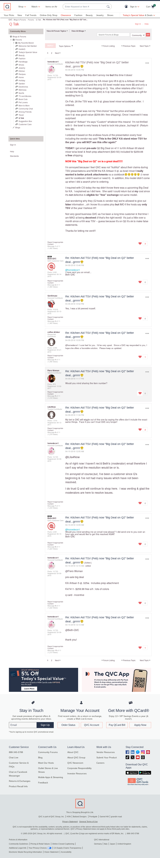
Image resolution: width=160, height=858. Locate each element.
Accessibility (66, 852)
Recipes (22, 74)
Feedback (43, 782)
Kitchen (22, 71)
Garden (22, 83)
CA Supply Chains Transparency (67, 848)
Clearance (66, 15)
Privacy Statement (70, 822)
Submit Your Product (106, 757)
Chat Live (13, 757)
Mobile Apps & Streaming (50, 777)
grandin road (116, 817)
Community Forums (48, 752)
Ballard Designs (80, 817)
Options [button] (147, 63)
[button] (127, 6)
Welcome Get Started (28, 46)
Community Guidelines (18, 844)
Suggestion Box (25, 121)
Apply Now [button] (140, 725)
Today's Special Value (28, 52)
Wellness (22, 89)
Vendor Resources (105, 752)
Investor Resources (77, 773)
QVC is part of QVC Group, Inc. (51, 817)
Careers (100, 763)
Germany (98, 844)
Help (147, 23)
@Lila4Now (72, 457)
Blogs (17, 127)
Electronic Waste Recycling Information (25, 852)
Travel (21, 115)
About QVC (72, 752)
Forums (31, 19)
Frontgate (93, 817)
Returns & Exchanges (19, 781)
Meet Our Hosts (46, 763)
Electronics (23, 86)
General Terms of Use (88, 822)
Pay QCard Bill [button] (117, 725)
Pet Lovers (23, 102)
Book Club (23, 99)
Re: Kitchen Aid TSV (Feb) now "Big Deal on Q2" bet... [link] (65, 19)
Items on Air (51, 6)
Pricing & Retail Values (40, 844)
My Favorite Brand (26, 42)
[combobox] (84, 7)
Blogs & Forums (20, 19)
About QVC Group (76, 757)
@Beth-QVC (72, 630)
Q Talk (38, 19)
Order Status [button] (68, 725)
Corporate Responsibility (79, 768)
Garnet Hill (104, 817)
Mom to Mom (24, 105)
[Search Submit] (109, 6)
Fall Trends (30, 15)
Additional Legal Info (17, 848)
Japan (112, 844)
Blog (40, 757)
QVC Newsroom (75, 763)
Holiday (22, 80)
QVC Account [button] (91, 725)
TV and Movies (25, 96)
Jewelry (100, 15)
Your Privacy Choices (38, 848)
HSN (69, 817)
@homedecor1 (72, 269)
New (20, 15)
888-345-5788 (16, 752)
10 (56, 650)
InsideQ (22, 49)
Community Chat (26, 108)
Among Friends (25, 111)
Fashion (78, 15)
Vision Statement (51, 852)
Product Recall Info (18, 786)
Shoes (110, 15)
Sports (21, 93)
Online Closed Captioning (63, 844)
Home (21, 77)
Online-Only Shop (48, 15)
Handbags (23, 61)
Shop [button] (20, 6)
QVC (10, 19)
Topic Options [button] (64, 46)
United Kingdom (124, 844)
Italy (106, 844)
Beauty (89, 15)
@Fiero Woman (74, 571)
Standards (14, 156)
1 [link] (47, 53)
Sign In (138, 23)
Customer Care (25, 124)
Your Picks (9, 15)
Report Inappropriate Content (55, 243)
